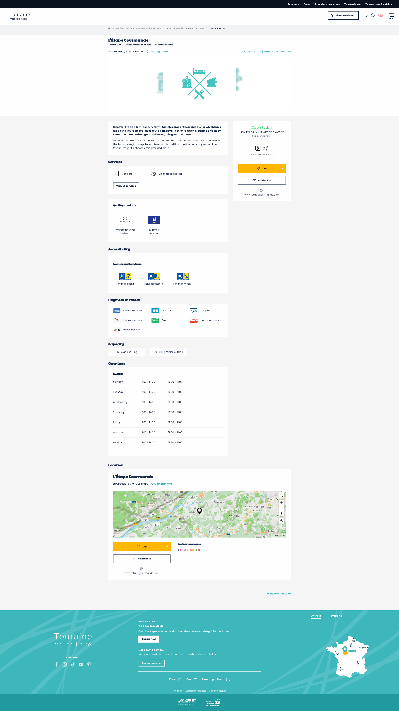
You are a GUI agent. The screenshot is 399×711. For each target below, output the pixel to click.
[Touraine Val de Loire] (19, 16)
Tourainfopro (352, 4)
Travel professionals (327, 4)
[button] (372, 15)
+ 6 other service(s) (262, 154)
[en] (381, 15)
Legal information (196, 690)
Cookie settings (217, 690)
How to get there (213, 679)
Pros (189, 679)
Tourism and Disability (378, 4)
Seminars (293, 4)
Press (307, 4)
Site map (178, 690)
